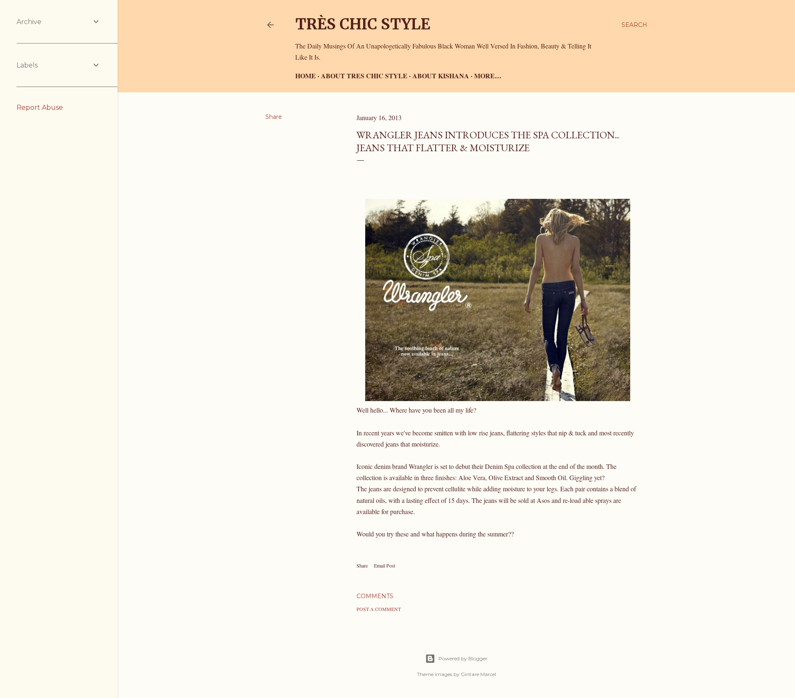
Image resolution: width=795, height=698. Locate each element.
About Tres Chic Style (364, 75)
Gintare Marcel (478, 674)
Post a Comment (379, 609)
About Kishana (440, 75)
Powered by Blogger (462, 658)
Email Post (384, 565)
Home (305, 75)
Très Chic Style (362, 24)
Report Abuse (40, 107)
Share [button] (273, 117)
